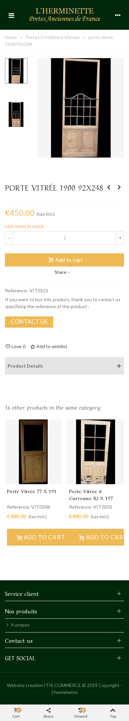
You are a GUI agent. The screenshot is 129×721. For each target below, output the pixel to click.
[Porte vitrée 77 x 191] (33, 452)
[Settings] (117, 15)
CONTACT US (29, 321)
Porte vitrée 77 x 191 (32, 490)
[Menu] (11, 15)
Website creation (25, 685)
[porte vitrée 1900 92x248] (80, 154)
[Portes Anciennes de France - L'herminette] (64, 14)
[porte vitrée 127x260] (119, 187)
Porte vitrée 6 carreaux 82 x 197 (91, 494)
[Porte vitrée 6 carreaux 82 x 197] (108, 187)
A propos (20, 625)
